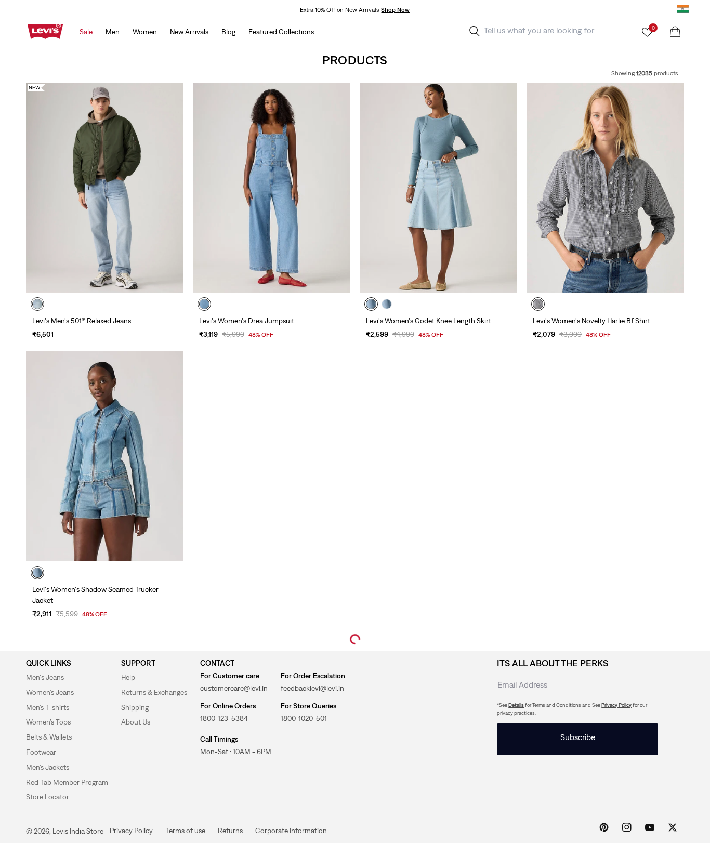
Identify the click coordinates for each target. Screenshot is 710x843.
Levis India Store (77, 831)
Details (516, 705)
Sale (86, 32)
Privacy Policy (616, 705)
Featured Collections (281, 32)
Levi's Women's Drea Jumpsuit (246, 321)
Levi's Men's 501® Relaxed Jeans (81, 321)
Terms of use (185, 830)
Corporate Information (291, 830)
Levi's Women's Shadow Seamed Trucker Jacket (95, 594)
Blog (228, 32)
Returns (230, 830)
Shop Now (395, 10)
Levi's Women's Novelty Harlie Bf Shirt (591, 321)
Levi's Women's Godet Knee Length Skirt (428, 321)
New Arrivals (189, 32)
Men (113, 32)
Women (145, 32)
